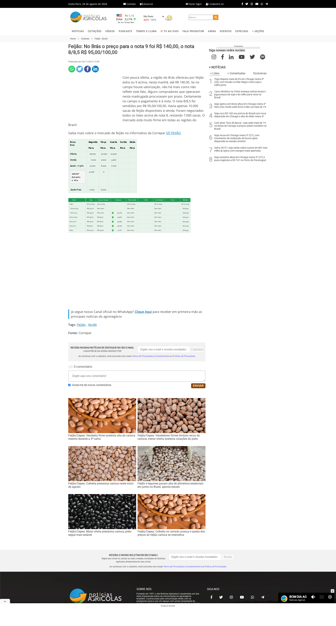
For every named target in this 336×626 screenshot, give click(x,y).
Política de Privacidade (184, 356)
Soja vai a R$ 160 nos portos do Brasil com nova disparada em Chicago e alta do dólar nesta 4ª (240, 115)
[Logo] (88, 17)
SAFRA (212, 31)
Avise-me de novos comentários (91, 385)
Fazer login (195, 4)
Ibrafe (92, 325)
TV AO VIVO (171, 31)
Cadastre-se (216, 4)
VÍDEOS (110, 31)
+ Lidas (214, 73)
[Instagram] (251, 4)
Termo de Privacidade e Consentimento (150, 356)
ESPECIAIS (241, 31)
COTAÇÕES (95, 31)
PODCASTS (125, 31)
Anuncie (148, 4)
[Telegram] (266, 4)
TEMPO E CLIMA (146, 31)
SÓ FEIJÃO (173, 133)
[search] (215, 17)
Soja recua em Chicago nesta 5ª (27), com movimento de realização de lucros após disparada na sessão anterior (236, 138)
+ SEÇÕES (258, 31)
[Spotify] (262, 57)
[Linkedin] (95, 69)
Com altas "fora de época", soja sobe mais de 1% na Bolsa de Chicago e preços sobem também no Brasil (240, 125)
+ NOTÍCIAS (217, 67)
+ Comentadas (236, 73)
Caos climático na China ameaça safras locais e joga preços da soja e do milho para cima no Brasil (240, 94)
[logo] (99, 596)
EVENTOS (226, 31)
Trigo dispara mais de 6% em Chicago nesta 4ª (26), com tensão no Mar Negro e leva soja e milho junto (239, 82)
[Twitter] (246, 4)
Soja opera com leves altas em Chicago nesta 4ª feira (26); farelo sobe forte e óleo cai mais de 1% (240, 105)
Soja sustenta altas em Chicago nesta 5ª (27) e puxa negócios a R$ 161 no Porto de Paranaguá (240, 159)
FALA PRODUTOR (193, 31)
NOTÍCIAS (78, 31)
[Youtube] (256, 4)
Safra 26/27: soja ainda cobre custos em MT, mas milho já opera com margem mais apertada (240, 149)
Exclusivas (260, 73)
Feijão (81, 325)
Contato (131, 4)
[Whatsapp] (261, 4)
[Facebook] (241, 4)
